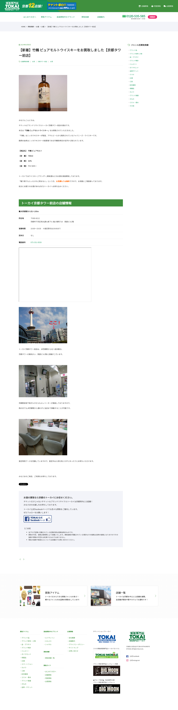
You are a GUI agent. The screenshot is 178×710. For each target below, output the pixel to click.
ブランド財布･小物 (136, 54)
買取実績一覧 (50, 658)
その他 (132, 106)
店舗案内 (100, 17)
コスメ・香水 (134, 102)
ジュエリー (133, 64)
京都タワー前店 (42, 61)
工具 (131, 81)
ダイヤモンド (134, 68)
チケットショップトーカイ (102, 631)
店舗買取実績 (25, 61)
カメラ (132, 92)
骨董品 (132, 88)
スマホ (132, 74)
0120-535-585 (135, 16)
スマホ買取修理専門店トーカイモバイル (106, 648)
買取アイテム (46, 17)
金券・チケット (27, 687)
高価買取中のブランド (66, 17)
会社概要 (72, 638)
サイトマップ (73, 647)
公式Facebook (134, 656)
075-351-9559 (36, 242)
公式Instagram (135, 660)
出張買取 (169, 6)
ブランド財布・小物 (29, 641)
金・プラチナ (134, 57)
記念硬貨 (133, 85)
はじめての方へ (29, 17)
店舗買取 (144, 6)
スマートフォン (27, 664)
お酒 (37, 27)
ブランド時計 (134, 61)
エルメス (48, 641)
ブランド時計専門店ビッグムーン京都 (105, 664)
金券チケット (134, 71)
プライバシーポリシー (77, 644)
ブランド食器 (134, 95)
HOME (23, 27)
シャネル (48, 644)
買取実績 (85, 17)
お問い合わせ (73, 651)
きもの (132, 99)
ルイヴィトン (50, 638)
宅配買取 (157, 6)
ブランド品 (133, 50)
